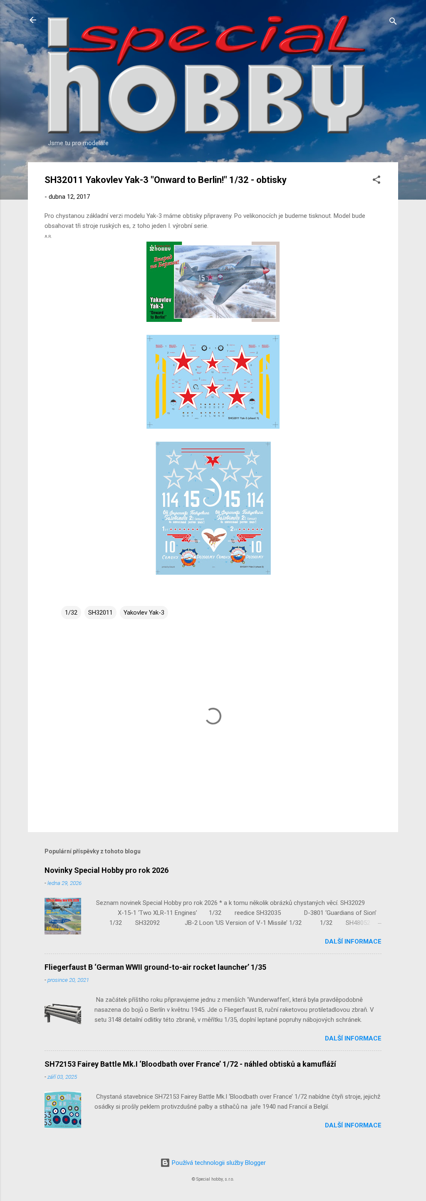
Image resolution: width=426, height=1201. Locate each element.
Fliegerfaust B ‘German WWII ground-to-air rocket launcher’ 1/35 (155, 967)
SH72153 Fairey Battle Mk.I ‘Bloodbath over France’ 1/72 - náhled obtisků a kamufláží (190, 1064)
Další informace (353, 941)
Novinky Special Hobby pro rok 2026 (106, 870)
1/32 (71, 612)
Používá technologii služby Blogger (218, 1162)
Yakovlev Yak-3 (144, 612)
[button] (376, 181)
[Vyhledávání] (393, 22)
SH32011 (100, 612)
